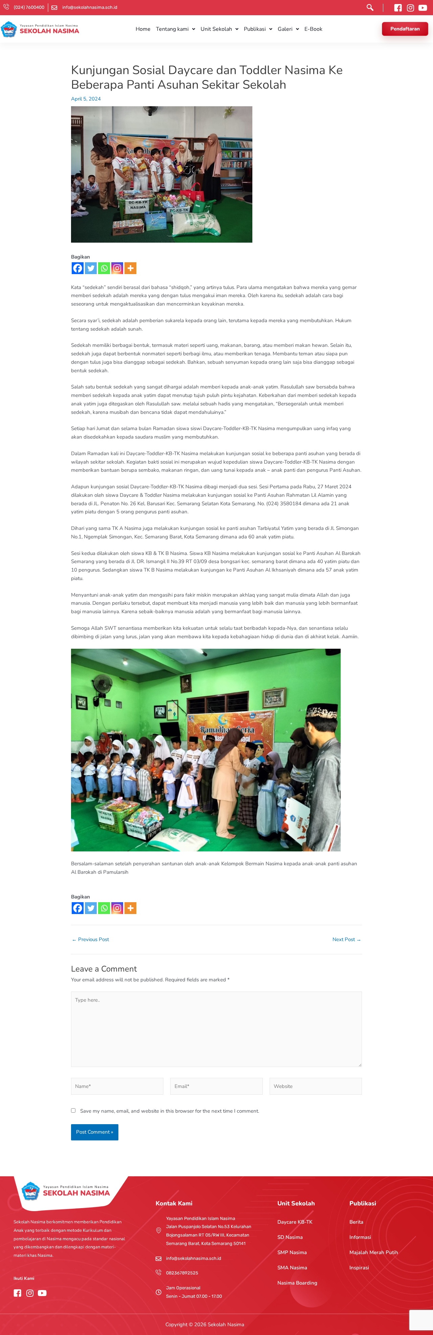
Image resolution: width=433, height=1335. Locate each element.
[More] (130, 268)
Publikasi (255, 29)
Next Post (347, 939)
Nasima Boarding (297, 1283)
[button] (368, 9)
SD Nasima (290, 1237)
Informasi (360, 1237)
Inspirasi (359, 1267)
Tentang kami (172, 29)
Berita (356, 1222)
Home (143, 29)
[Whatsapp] (104, 268)
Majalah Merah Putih (373, 1252)
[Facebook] (78, 268)
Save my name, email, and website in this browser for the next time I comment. (169, 1111)
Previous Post (90, 939)
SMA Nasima (292, 1267)
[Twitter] (91, 268)
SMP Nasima (292, 1252)
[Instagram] (117, 268)
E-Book (313, 29)
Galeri (285, 29)
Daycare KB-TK (295, 1222)
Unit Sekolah (216, 29)
